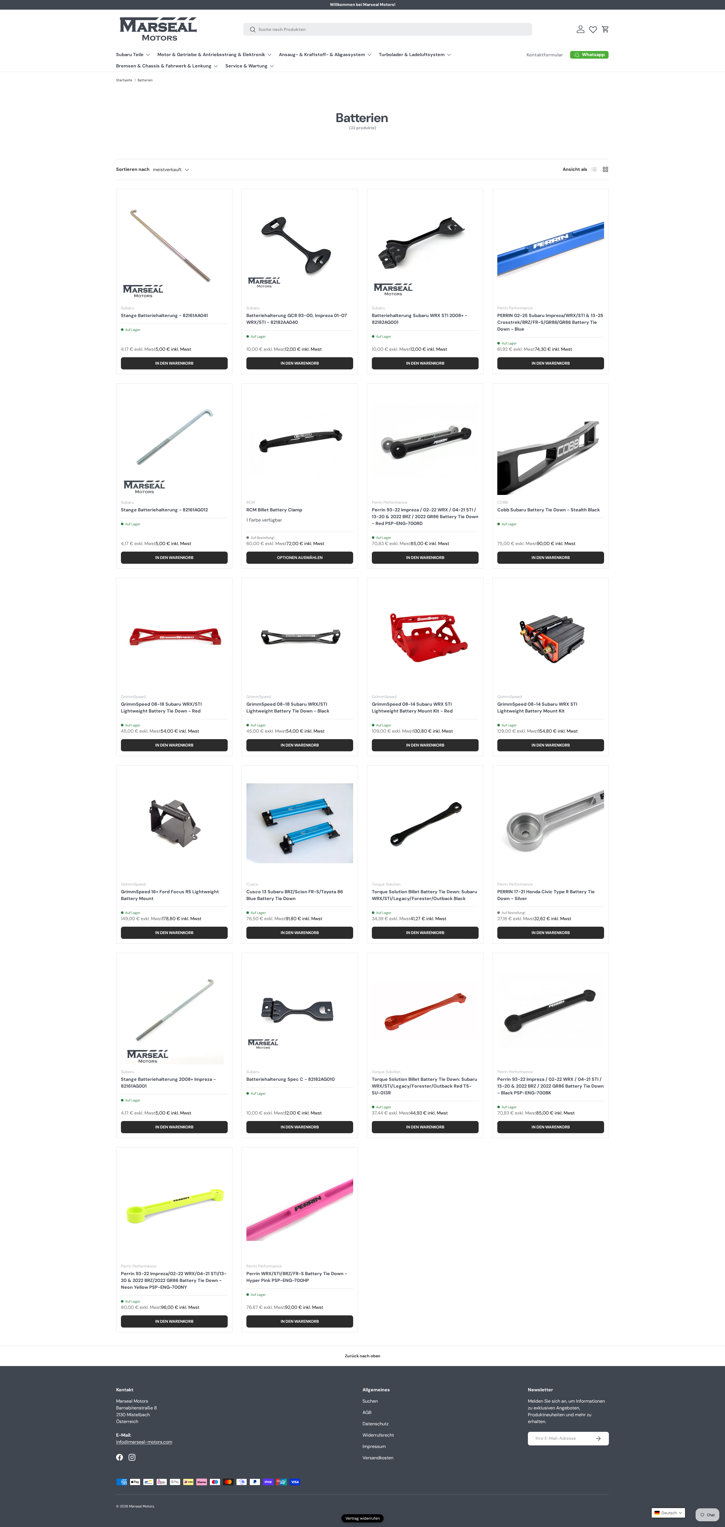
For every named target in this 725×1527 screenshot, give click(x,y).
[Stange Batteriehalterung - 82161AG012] (174, 441)
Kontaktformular (432, 4)
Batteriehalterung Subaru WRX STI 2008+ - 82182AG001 (419, 318)
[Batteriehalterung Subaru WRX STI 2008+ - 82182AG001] (425, 247)
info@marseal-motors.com (144, 1442)
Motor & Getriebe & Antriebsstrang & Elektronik (211, 55)
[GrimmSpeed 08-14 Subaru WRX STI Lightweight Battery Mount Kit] (550, 635)
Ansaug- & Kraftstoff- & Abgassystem (322, 55)
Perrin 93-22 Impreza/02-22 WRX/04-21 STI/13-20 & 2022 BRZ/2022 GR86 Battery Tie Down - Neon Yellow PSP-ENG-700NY (174, 1280)
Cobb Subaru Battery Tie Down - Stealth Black (548, 510)
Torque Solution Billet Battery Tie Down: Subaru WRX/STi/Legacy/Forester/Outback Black (424, 895)
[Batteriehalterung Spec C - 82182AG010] (299, 1011)
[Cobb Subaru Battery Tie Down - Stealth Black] (550, 441)
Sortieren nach (133, 169)
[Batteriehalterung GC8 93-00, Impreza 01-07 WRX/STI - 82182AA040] (299, 247)
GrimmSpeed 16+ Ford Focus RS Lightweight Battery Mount (170, 895)
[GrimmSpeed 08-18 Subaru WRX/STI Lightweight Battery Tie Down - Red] (174, 635)
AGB (367, 1412)
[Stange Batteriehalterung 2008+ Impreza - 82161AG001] (174, 1011)
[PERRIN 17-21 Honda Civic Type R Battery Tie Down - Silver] (550, 823)
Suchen (370, 1401)
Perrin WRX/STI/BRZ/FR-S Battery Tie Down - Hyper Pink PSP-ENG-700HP (296, 1277)
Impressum (374, 1446)
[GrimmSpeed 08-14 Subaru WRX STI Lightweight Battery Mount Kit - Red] (425, 635)
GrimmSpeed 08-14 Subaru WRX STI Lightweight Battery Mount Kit (537, 707)
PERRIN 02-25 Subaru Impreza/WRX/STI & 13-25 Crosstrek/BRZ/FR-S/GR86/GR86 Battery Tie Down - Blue (550, 322)
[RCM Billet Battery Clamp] (299, 441)
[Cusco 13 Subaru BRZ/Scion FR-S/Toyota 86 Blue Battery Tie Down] (299, 823)
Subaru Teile (130, 55)
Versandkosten (377, 1458)
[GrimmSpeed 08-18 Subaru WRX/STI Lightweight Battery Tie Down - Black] (299, 635)
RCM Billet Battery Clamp (274, 510)
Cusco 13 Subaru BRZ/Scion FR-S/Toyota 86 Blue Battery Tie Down (294, 895)
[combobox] (387, 29)
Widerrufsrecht (378, 1435)
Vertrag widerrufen (363, 1518)
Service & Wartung (246, 66)
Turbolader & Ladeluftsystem (412, 55)
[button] (605, 29)
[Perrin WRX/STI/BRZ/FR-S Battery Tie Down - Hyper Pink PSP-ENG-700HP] (299, 1205)
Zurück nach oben (362, 1355)
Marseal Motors (141, 1506)
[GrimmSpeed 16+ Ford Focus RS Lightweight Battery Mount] (174, 823)
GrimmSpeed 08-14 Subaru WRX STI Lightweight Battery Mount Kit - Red (412, 707)
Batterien (145, 80)
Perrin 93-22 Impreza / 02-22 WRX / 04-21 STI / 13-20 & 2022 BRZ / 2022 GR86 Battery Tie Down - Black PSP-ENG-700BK (550, 1086)
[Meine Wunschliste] (593, 28)
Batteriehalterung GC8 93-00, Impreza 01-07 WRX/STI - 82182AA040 (296, 318)
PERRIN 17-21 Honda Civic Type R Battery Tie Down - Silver (546, 895)
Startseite (124, 80)
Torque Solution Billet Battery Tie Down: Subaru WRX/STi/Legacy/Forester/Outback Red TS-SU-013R (424, 1086)
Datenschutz (375, 1424)
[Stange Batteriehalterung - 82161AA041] (174, 247)
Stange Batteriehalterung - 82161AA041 (164, 315)
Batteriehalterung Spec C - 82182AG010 (290, 1079)
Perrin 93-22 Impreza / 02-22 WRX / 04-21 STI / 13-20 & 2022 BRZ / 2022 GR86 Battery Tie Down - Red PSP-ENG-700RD (425, 516)
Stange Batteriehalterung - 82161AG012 (164, 510)
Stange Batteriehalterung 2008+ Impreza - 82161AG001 (168, 1082)
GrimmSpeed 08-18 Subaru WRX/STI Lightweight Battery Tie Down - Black (287, 707)
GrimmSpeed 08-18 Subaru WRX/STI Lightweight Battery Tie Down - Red (161, 707)
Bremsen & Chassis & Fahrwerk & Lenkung (164, 66)
